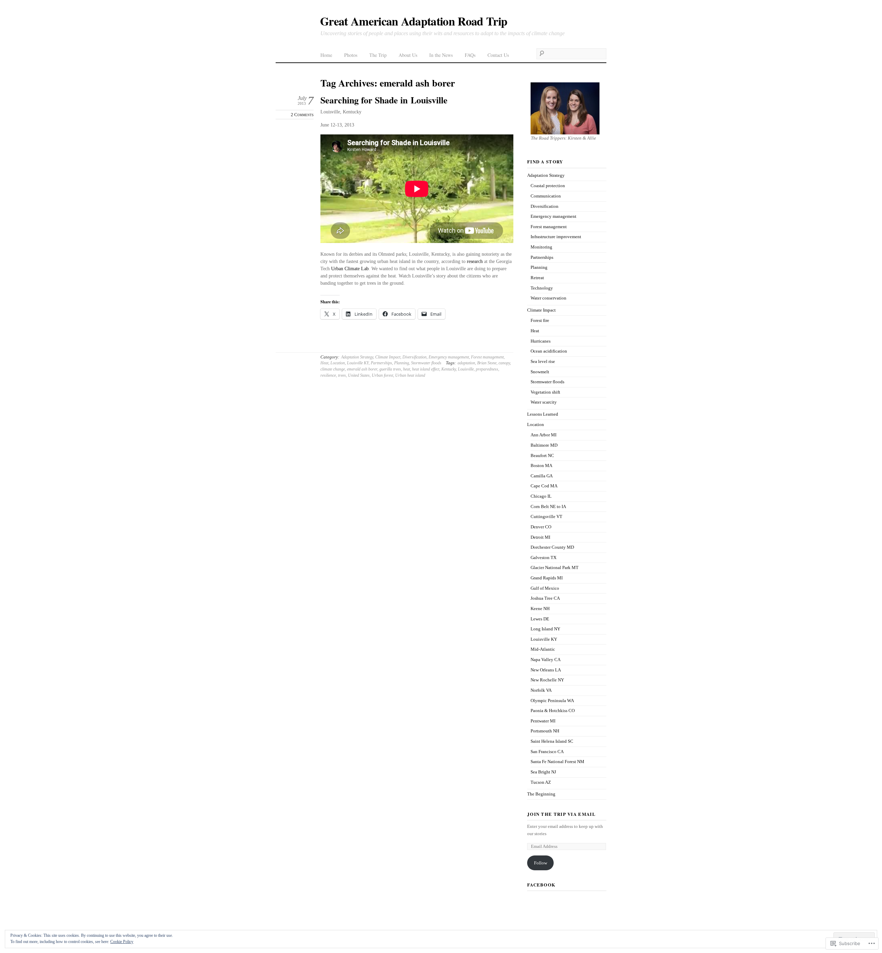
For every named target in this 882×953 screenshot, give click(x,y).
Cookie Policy (121, 941)
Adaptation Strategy (357, 357)
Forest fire (540, 320)
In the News (441, 55)
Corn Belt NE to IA (548, 506)
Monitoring (541, 247)
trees (342, 375)
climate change (332, 369)
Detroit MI (540, 537)
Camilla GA (542, 475)
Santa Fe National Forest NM (557, 761)
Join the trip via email (561, 814)
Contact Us (498, 55)
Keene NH (540, 608)
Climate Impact (387, 357)
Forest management (487, 357)
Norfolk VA (541, 690)
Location (337, 363)
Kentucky (448, 369)
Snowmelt (540, 371)
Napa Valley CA (546, 659)
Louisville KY (358, 363)
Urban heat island (410, 375)
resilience (328, 375)
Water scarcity (544, 402)
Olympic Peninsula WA (552, 700)
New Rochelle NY (547, 679)
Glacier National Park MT (554, 567)
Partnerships (381, 363)
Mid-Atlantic (543, 649)
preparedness (487, 369)
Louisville (466, 369)
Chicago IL (541, 496)
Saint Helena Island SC (552, 741)
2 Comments (302, 114)
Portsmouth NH (545, 730)
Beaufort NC (542, 455)
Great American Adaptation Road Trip (413, 21)
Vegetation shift (545, 392)
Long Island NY (545, 628)
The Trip (378, 55)
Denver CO (541, 526)
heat (406, 369)
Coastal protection (548, 185)
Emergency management (449, 357)
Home (326, 55)
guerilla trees (390, 369)
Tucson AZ (541, 782)
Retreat (537, 277)
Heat (324, 363)
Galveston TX (543, 557)
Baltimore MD (544, 445)
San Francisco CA (547, 751)
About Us (408, 55)
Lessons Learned (542, 414)
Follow (540, 862)
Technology (542, 288)
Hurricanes (541, 341)
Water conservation (548, 298)
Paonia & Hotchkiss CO (553, 710)
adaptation (466, 363)
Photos (350, 55)
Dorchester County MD (552, 547)
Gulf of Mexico (545, 588)
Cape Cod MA (544, 485)
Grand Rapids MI (547, 577)
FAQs (470, 55)
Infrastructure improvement (556, 236)
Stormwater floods (426, 363)
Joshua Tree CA (545, 598)
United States (359, 375)
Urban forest (382, 375)
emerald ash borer (362, 369)
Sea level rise (543, 361)
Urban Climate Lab (350, 268)
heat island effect (425, 369)
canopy (504, 363)
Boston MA (541, 465)
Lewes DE (540, 618)
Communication (546, 196)
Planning (401, 363)
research (475, 261)
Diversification (414, 357)
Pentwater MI (543, 720)
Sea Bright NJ (543, 771)
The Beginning (541, 794)
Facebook (541, 884)
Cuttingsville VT (546, 516)
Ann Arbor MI (543, 434)
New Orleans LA (546, 669)
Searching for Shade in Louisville (384, 100)
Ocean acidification (549, 351)
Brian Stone (486, 363)
